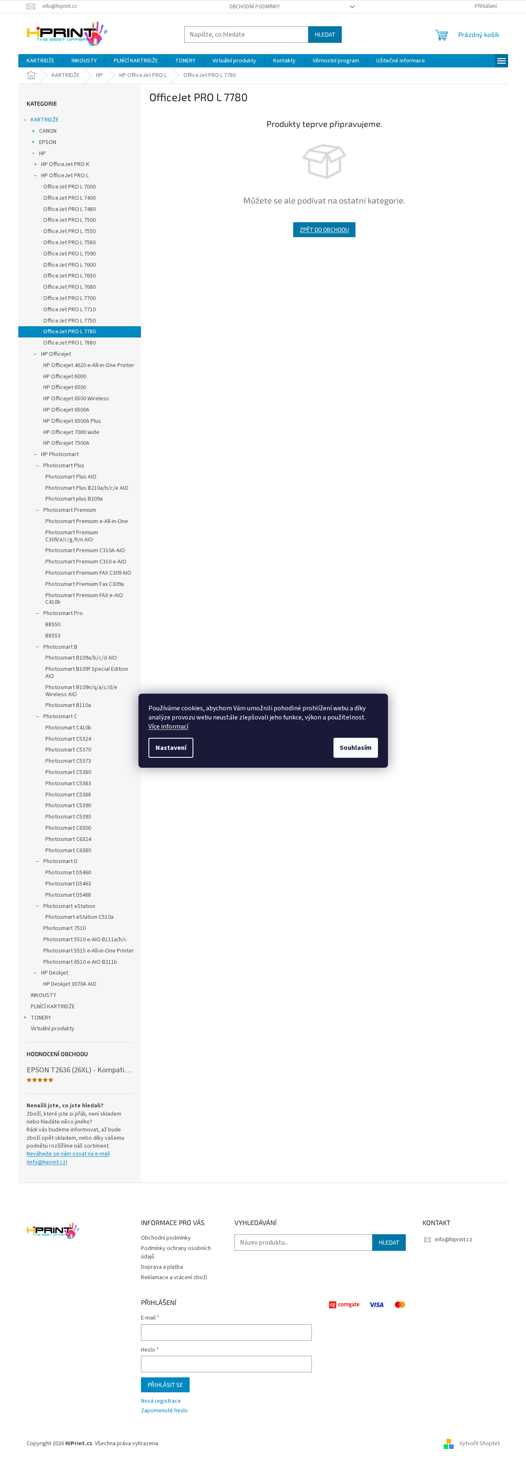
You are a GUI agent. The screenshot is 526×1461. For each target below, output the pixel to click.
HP (42, 153)
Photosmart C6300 (68, 828)
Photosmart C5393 (68, 817)
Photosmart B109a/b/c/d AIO (81, 658)
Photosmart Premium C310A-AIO (85, 550)
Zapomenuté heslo (164, 1411)
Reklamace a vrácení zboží (174, 1277)
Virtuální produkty (52, 1028)
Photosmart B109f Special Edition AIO (86, 672)
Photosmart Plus (63, 465)
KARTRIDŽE (45, 120)
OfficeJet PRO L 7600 (69, 265)
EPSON (47, 142)
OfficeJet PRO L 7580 (69, 242)
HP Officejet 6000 (64, 376)
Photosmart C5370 (68, 750)
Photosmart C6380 (68, 850)
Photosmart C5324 (68, 739)
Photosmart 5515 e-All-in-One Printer (88, 951)
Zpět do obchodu (324, 229)
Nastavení (171, 747)
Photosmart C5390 (68, 805)
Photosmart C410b (68, 728)
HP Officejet (56, 354)
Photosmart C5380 (68, 772)
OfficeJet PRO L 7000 (69, 187)
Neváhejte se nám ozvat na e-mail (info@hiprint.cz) (68, 1158)
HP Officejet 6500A (66, 410)
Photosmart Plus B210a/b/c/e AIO (86, 488)
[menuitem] (40, 60)
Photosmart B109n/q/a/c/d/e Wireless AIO (81, 691)
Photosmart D (60, 861)
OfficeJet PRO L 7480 (69, 209)
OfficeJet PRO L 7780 (69, 331)
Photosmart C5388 (68, 795)
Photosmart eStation (69, 906)
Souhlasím (356, 747)
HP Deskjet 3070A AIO (69, 984)
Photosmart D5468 (68, 895)
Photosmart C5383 (68, 783)
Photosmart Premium (69, 510)
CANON (48, 131)
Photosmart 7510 (64, 928)
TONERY (41, 1018)
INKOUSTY (43, 995)
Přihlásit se (165, 1384)
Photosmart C (60, 716)
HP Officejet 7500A (66, 443)
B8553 (52, 636)
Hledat (325, 34)
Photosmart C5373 (68, 761)
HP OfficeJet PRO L (65, 175)
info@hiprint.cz (453, 1239)
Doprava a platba (162, 1267)
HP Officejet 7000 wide (71, 432)
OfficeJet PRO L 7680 (69, 287)
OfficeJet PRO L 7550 (69, 231)
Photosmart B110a (68, 705)
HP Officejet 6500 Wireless (76, 398)
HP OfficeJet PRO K (65, 164)
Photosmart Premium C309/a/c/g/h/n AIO (71, 536)
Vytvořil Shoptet (479, 1443)
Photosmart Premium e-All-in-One (86, 521)
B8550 (52, 624)
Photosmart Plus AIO (70, 477)
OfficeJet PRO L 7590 (69, 254)
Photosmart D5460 (68, 872)
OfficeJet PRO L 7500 (69, 220)
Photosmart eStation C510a (79, 917)
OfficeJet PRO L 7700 (69, 298)
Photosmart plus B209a (74, 499)
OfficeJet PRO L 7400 (69, 198)
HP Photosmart (60, 454)
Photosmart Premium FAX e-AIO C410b (84, 599)
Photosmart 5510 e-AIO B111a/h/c (85, 939)
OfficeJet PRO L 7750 (69, 321)
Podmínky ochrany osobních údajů (176, 1252)
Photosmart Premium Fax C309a (84, 584)
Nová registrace (161, 1401)
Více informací (168, 726)
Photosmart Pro (63, 613)
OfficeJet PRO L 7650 (69, 276)
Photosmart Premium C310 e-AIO (85, 562)
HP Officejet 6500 (64, 387)
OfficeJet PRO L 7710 (69, 309)
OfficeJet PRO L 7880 (69, 343)
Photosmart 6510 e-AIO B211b (80, 962)
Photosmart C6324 (68, 839)
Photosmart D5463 (68, 884)
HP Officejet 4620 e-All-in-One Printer (88, 365)
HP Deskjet (54, 973)
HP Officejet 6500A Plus (72, 421)
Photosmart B (60, 647)
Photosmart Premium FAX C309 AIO (88, 573)
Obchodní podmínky (254, 6)
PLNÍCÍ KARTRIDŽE (53, 1006)
